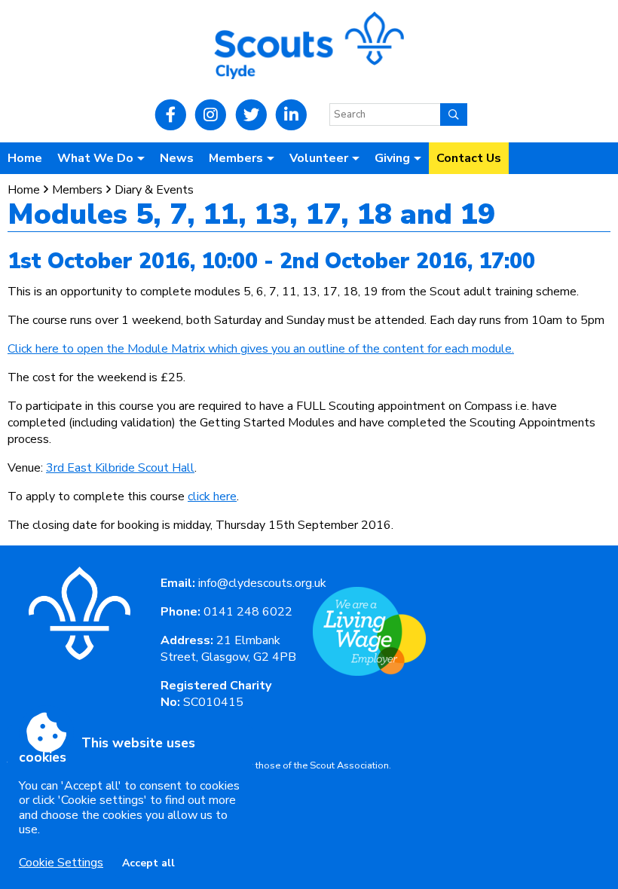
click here (212, 496)
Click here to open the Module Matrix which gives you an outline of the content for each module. (261, 349)
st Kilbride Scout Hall (137, 468)
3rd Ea (63, 468)
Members (77, 190)
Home (25, 158)
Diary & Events (154, 190)
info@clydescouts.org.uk (262, 583)
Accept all (148, 863)
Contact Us (468, 158)
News (177, 158)
